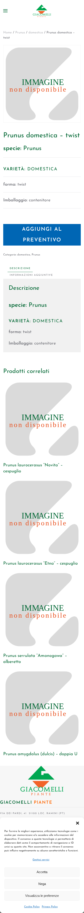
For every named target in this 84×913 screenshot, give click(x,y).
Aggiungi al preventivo (42, 235)
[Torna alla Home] (42, 10)
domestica (35, 32)
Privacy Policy (50, 906)
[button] (77, 823)
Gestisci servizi (41, 859)
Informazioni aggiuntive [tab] (31, 275)
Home (7, 32)
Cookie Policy (32, 906)
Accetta (42, 872)
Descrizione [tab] (20, 268)
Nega (42, 884)
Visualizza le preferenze (42, 895)
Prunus (20, 32)
